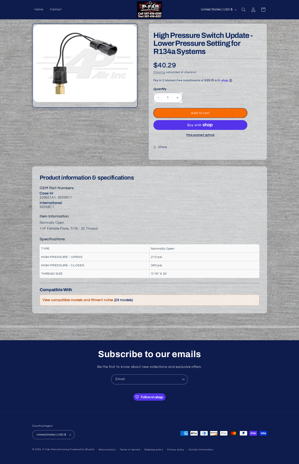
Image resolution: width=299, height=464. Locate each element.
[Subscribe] (183, 379)
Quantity (159, 89)
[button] (243, 9)
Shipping (159, 72)
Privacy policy (175, 450)
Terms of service (130, 450)
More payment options (200, 135)
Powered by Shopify (82, 449)
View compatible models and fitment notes (88, 300)
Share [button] (162, 147)
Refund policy (107, 450)
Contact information (201, 450)
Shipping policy (153, 450)
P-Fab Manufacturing (56, 449)
